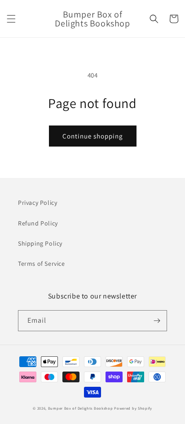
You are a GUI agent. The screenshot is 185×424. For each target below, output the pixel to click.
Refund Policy (38, 223)
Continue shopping (92, 136)
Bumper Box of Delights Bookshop (80, 408)
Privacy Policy (37, 203)
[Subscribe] (157, 320)
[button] (11, 19)
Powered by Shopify (133, 408)
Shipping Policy (40, 243)
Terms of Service (41, 264)
